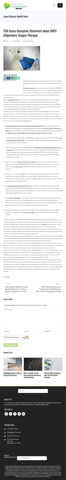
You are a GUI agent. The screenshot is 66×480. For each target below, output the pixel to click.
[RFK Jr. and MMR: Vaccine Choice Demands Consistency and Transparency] (33, 364)
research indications (14, 198)
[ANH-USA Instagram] (15, 414)
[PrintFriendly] (18, 78)
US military (44, 224)
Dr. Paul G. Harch (17, 166)
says (23, 174)
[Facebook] (5, 78)
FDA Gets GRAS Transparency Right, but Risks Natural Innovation (52, 375)
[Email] (15, 78)
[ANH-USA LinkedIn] (19, 414)
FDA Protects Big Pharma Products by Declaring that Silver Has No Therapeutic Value (48, 288)
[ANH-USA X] (10, 414)
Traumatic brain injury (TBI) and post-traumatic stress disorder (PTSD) (24, 126)
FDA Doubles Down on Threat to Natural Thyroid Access (13, 374)
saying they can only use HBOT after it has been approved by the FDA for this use (30, 133)
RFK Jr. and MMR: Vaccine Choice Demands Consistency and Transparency (32, 375)
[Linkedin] (11, 78)
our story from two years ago (26, 162)
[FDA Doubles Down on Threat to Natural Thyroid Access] (13, 364)
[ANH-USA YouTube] (23, 414)
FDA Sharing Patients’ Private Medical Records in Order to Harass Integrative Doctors (16, 288)
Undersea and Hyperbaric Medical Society (19, 186)
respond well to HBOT (29, 212)
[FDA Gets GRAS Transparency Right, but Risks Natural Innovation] (53, 364)
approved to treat (13, 100)
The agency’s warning (29, 88)
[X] (8, 78)
